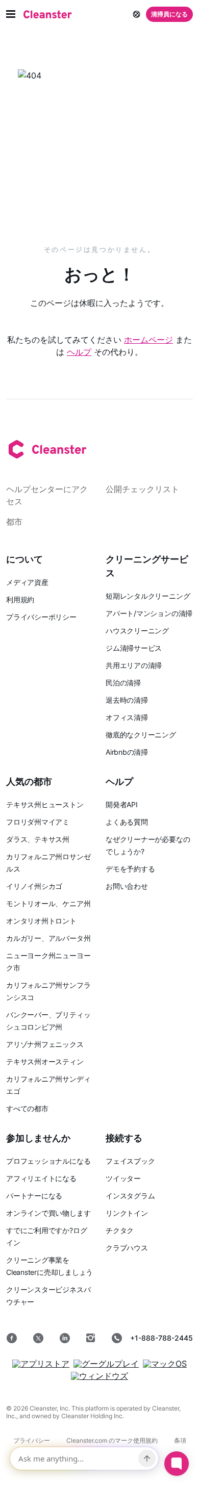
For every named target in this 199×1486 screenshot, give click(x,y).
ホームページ (148, 340)
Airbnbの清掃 (127, 752)
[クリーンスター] (47, 14)
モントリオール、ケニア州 (48, 903)
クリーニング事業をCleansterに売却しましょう (49, 1266)
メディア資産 (27, 582)
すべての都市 (27, 1108)
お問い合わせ (127, 886)
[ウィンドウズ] (99, 1376)
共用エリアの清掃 (134, 665)
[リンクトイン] (65, 1338)
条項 (180, 1440)
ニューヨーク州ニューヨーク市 (48, 961)
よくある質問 (127, 821)
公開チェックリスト (142, 489)
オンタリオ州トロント (41, 920)
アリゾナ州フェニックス (45, 1044)
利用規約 (20, 599)
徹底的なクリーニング (141, 734)
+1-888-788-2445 (161, 1338)
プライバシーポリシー (41, 616)
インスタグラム (130, 1195)
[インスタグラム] (90, 1338)
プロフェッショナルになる (48, 1161)
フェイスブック (130, 1161)
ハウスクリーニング (137, 630)
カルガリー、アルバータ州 (48, 938)
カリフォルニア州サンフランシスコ (48, 991)
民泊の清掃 (123, 682)
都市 (14, 522)
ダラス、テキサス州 (37, 839)
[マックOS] (165, 1364)
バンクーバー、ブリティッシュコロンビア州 (48, 1020)
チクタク (120, 1230)
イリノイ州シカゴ (34, 886)
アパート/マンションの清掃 (149, 613)
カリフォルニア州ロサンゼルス (48, 862)
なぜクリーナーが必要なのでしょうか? (148, 845)
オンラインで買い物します (48, 1213)
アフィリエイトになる (41, 1178)
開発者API (122, 804)
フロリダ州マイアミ (37, 821)
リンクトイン (127, 1213)
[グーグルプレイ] (106, 1364)
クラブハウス (127, 1247)
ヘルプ (79, 352)
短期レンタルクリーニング (148, 596)
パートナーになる (34, 1195)
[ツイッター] (38, 1338)
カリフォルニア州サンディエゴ (48, 1084)
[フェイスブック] (12, 1338)
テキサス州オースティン (45, 1061)
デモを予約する (130, 868)
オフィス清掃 (127, 717)
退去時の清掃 (127, 700)
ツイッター (123, 1178)
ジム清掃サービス (134, 648)
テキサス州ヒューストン (45, 804)
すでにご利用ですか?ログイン (46, 1236)
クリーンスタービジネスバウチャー (48, 1295)
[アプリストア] (40, 1364)
